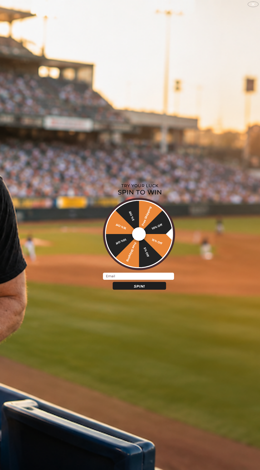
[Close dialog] (253, 4)
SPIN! (139, 286)
